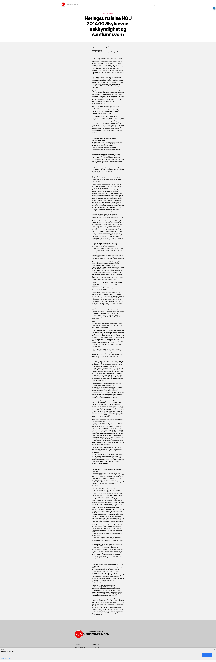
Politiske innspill (122, 4)
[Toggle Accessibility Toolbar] (214, 8)
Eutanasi (147, 4)
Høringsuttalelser (108, 13)
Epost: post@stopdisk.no (80, 647)
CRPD (136, 4)
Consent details (4, 658)
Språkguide (141, 4)
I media (115, 4)
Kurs (112, 4)
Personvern (11, 658)
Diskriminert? (106, 4)
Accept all (207, 653)
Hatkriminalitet (130, 4)
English (2, 649)
